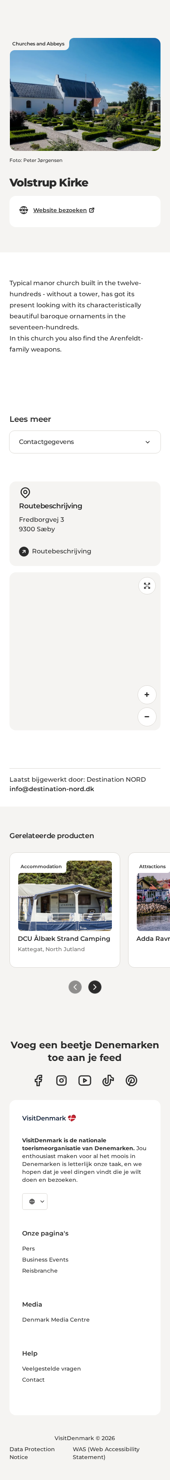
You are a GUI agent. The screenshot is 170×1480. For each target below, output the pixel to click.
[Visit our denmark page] (38, 1080)
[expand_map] (147, 585)
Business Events (45, 1259)
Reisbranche (40, 1270)
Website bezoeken (60, 210)
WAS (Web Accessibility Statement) (106, 1453)
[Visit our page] (61, 1080)
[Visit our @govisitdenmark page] (108, 1080)
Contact (33, 1379)
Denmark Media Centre (56, 1319)
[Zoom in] (147, 694)
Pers (28, 1248)
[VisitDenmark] (49, 1118)
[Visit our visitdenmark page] (85, 1080)
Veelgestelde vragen (51, 1368)
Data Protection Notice (32, 1453)
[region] (85, 651)
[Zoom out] (147, 716)
